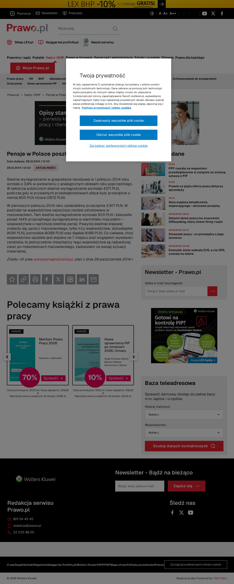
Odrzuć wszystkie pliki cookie (118, 135)
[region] (118, 110)
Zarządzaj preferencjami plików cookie (119, 146)
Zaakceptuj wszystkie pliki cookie (118, 120)
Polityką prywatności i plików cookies (106, 107)
